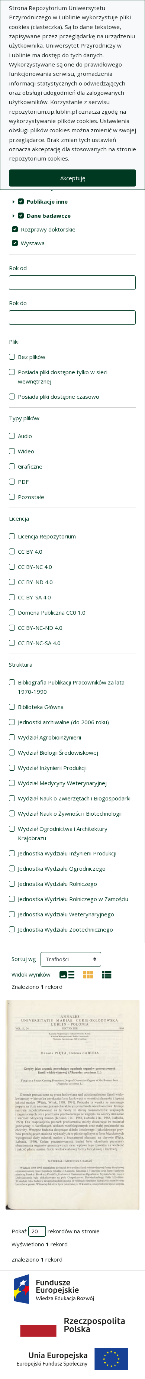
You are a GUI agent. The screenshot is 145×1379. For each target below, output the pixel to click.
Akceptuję (72, 178)
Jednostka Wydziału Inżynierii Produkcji (67, 853)
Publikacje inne (47, 201)
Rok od (18, 268)
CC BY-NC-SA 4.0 (39, 643)
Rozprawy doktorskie (48, 229)
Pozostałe (31, 497)
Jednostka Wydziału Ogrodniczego (62, 868)
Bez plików (31, 356)
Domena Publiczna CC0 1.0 (52, 612)
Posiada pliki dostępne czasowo (58, 396)
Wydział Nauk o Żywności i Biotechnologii (70, 813)
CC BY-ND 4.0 (35, 582)
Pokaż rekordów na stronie (56, 1231)
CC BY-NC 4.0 (35, 566)
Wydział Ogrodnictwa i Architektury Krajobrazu (62, 833)
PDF (23, 481)
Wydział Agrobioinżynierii (49, 737)
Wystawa (33, 243)
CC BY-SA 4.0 (34, 597)
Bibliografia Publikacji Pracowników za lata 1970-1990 (71, 687)
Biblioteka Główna (41, 706)
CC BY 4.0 (30, 551)
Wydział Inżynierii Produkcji (52, 767)
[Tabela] (107, 974)
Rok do (18, 303)
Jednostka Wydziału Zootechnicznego (65, 929)
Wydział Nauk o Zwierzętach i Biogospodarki (74, 798)
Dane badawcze (49, 215)
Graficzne (30, 466)
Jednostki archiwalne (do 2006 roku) (63, 722)
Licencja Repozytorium (47, 536)
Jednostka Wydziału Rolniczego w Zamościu (73, 899)
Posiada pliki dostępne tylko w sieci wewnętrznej (62, 376)
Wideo (26, 451)
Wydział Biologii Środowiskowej (58, 752)
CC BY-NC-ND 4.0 (40, 627)
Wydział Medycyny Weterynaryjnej (62, 783)
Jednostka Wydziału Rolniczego (57, 883)
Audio (25, 436)
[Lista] (66, 974)
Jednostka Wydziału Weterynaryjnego (66, 914)
